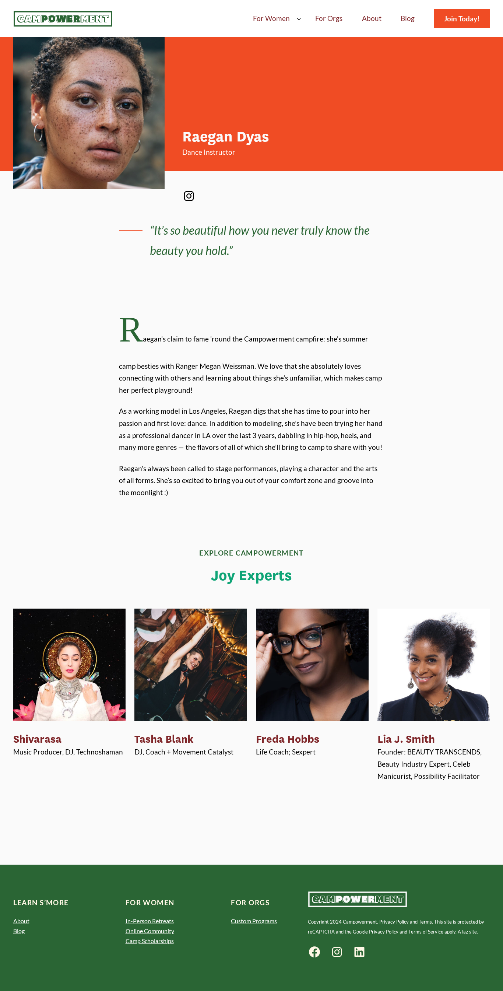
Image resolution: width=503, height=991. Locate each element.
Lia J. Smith (406, 739)
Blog (19, 930)
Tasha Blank (164, 739)
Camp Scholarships (150, 940)
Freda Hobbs (287, 739)
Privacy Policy (394, 922)
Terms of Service (425, 932)
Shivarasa (37, 739)
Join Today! (462, 18)
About (21, 920)
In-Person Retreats (150, 920)
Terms (425, 922)
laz (465, 932)
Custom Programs (254, 920)
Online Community (150, 930)
